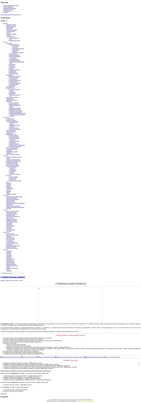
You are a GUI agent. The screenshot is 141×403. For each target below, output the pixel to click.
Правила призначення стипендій (47, 357)
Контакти (6, 12)
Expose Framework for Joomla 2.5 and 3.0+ (11, 14)
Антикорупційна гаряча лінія (11, 5)
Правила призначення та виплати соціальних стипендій (71, 357)
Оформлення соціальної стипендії (94, 357)
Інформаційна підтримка (10, 8)
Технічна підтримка (8, 9)
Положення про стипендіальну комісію (11, 357)
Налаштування (7, 10)
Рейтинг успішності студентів (112, 357)
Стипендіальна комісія (13, 277)
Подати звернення (8, 6)
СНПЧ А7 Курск (5, 280)
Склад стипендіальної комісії (30, 357)
